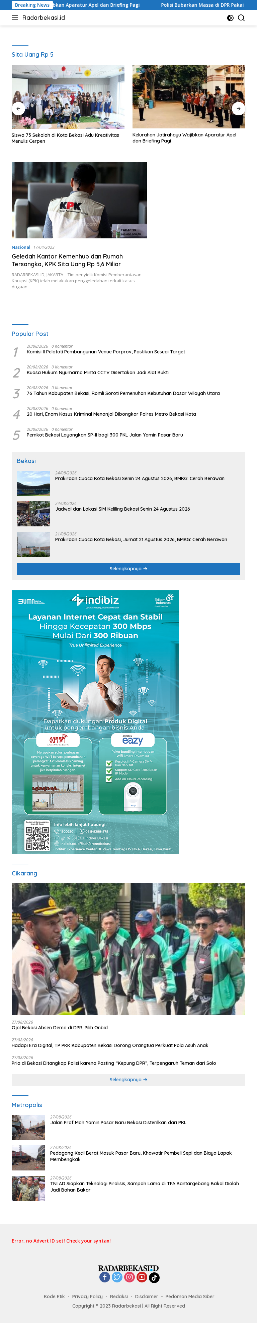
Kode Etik (54, 1296)
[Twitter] (117, 1277)
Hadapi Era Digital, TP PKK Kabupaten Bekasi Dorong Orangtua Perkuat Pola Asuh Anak (110, 1045)
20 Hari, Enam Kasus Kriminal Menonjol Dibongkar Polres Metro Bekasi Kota (111, 414)
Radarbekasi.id (43, 17)
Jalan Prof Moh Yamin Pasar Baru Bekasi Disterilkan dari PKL (118, 1122)
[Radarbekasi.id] (128, 1268)
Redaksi (119, 1296)
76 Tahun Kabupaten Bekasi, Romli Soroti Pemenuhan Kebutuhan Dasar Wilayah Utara (123, 393)
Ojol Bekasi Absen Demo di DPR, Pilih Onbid (60, 1028)
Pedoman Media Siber (190, 1296)
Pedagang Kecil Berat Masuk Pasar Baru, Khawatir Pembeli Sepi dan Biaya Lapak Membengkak (141, 1156)
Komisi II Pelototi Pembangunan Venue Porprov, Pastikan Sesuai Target (106, 352)
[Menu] (16, 17)
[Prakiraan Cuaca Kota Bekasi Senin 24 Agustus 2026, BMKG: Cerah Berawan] (33, 483)
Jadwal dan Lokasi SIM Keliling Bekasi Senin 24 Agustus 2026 (122, 509)
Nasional (21, 247)
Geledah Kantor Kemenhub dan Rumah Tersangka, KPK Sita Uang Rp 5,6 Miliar (67, 260)
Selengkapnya (126, 569)
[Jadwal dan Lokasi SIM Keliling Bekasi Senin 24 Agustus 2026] (33, 513)
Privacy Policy (87, 1296)
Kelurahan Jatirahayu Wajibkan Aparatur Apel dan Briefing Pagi (184, 138)
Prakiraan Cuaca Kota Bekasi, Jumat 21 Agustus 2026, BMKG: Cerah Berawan (141, 539)
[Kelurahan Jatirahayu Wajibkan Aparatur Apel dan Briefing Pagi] (189, 96)
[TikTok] (154, 1277)
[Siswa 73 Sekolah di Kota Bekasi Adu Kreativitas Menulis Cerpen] (68, 97)
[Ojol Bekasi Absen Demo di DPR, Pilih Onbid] (128, 949)
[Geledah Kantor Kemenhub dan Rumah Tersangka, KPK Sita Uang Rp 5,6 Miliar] (79, 200)
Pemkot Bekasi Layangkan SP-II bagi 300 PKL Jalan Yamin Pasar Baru (105, 435)
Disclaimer (146, 1296)
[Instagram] (129, 1277)
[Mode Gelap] (230, 17)
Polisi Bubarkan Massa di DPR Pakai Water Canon (184, 5)
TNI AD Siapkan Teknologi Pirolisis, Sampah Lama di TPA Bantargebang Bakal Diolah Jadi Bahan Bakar (144, 1187)
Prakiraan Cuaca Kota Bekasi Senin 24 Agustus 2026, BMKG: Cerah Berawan (140, 478)
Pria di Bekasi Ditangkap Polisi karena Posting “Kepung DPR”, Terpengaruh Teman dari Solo (114, 1063)
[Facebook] (104, 1277)
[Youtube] (142, 1277)
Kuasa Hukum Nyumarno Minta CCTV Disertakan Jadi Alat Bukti (98, 372)
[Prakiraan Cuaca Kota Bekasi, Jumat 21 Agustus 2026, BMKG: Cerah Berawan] (33, 544)
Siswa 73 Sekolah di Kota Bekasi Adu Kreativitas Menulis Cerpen (65, 138)
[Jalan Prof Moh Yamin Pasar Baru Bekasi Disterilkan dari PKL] (28, 1127)
